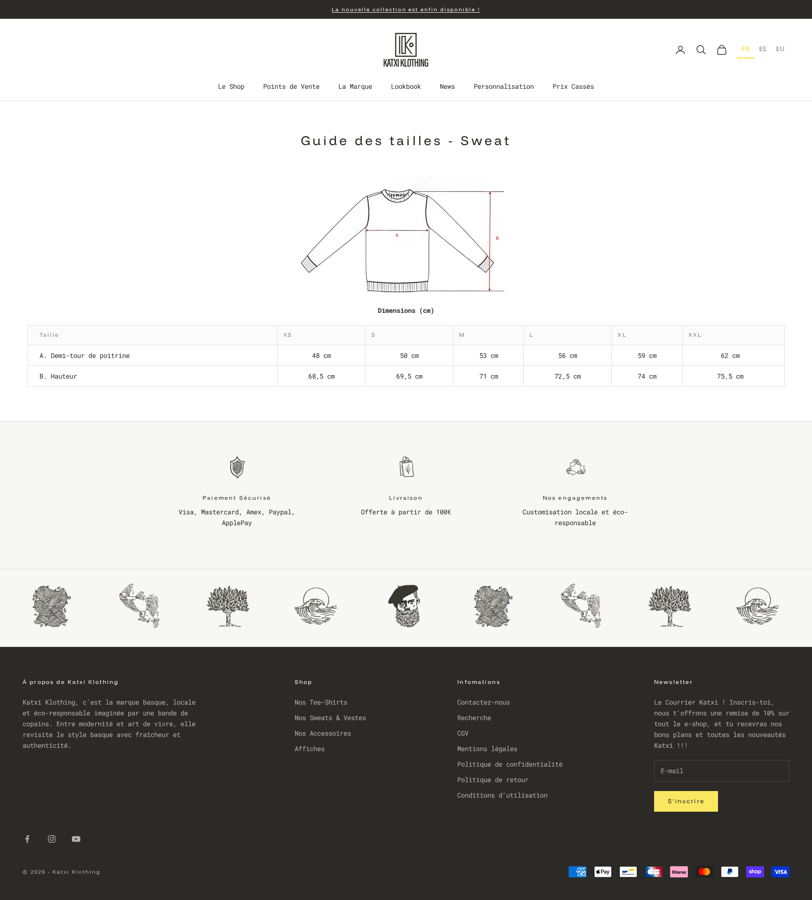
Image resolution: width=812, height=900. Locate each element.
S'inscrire (686, 801)
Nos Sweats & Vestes (330, 717)
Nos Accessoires (323, 733)
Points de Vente (291, 86)
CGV (462, 733)
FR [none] (746, 48)
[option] (762, 50)
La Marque (355, 86)
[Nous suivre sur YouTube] (76, 839)
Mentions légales (487, 748)
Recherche (474, 717)
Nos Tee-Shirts (321, 702)
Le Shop (231, 86)
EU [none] (780, 48)
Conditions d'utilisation (502, 795)
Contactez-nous (483, 702)
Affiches (310, 748)
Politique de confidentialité (509, 764)
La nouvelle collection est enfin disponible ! (406, 9)
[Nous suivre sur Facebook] (27, 839)
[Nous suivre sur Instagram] (51, 839)
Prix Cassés (573, 86)
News (447, 86)
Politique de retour (493, 779)
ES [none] (762, 48)
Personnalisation (504, 86)
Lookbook (406, 86)
